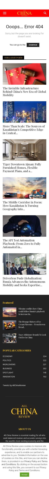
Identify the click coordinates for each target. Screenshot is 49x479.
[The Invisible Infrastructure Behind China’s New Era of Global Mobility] (24, 74)
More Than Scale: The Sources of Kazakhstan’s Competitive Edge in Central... (24, 129)
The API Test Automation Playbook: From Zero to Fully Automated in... (21, 243)
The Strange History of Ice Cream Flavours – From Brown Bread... (32, 324)
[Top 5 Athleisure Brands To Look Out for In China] (9, 338)
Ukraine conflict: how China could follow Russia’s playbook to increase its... (32, 311)
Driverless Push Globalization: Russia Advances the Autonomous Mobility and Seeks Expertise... (24, 281)
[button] (4, 13)
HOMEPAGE (33, 45)
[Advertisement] (24, 4)
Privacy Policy (30, 461)
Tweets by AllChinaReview (14, 385)
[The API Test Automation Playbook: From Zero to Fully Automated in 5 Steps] (24, 226)
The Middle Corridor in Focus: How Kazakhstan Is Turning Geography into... (22, 205)
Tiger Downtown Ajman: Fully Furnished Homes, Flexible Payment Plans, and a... (22, 167)
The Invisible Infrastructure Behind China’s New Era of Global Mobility (24, 91)
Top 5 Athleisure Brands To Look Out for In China (32, 336)
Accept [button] (24, 474)
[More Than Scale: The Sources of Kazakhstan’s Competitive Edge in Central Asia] (24, 112)
